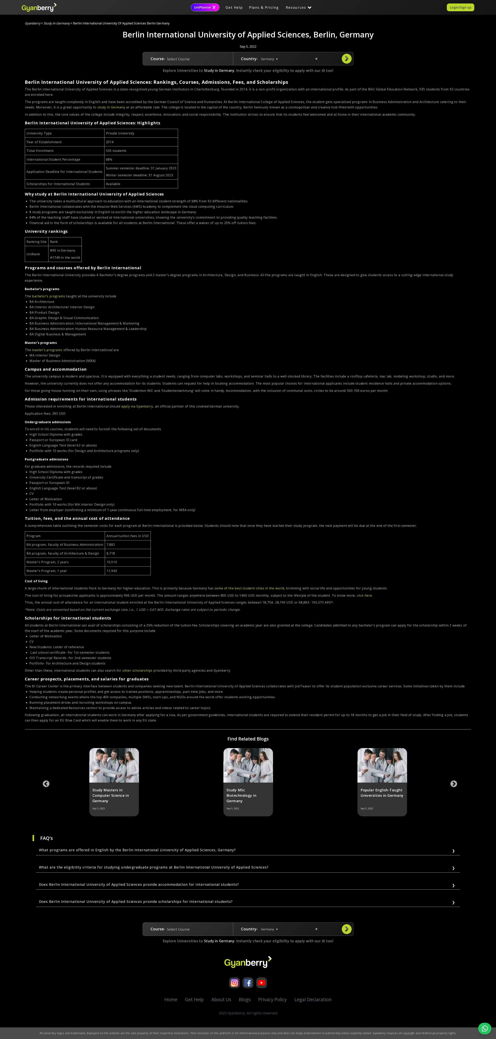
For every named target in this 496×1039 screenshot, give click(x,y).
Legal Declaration (313, 999)
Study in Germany (57, 23)
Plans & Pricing (264, 7)
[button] (277, 59)
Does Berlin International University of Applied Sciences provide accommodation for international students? (139, 884)
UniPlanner (202, 7)
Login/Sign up (460, 7)
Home (170, 999)
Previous (44, 782)
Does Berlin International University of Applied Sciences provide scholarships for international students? (136, 901)
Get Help (234, 7)
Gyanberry (32, 23)
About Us (221, 999)
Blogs (245, 999)
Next (452, 782)
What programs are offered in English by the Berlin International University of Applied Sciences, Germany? (137, 850)
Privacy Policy (272, 999)
